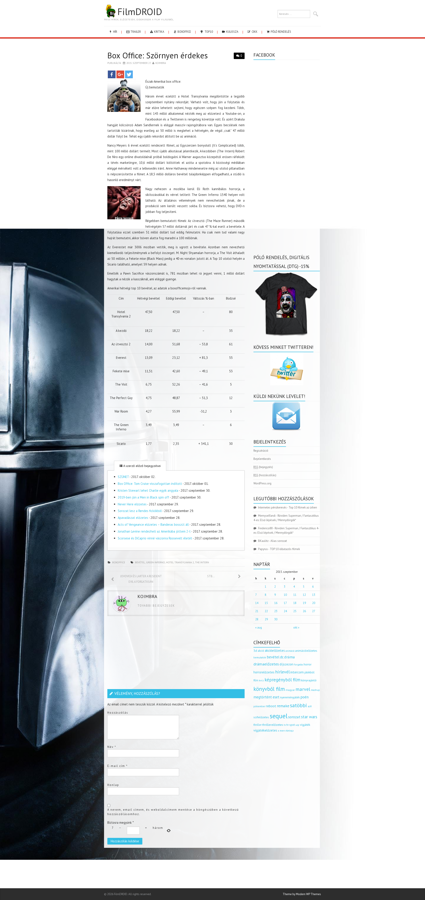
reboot (271, 706)
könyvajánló (309, 680)
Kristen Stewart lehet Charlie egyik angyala (148, 490)
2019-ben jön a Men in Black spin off (143, 497)
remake (283, 705)
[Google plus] (120, 74)
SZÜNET (123, 477)
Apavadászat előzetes (133, 518)
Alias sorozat (278, 541)
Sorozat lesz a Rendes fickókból (140, 511)
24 (285, 611)
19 (304, 603)
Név (111, 747)
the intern (202, 562)
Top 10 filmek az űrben (303, 507)
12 (304, 595)
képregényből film (282, 680)
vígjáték (305, 725)
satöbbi (298, 705)
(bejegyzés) (263, 467)
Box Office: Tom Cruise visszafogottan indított (150, 484)
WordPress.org (262, 483)
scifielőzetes (261, 717)
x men (281, 730)
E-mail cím (117, 766)
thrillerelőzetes (272, 724)
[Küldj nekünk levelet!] (286, 416)
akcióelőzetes (275, 650)
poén (304, 697)
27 (313, 611)
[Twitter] (129, 74)
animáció (290, 650)
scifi (310, 706)
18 (294, 603)
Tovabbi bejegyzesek (156, 606)
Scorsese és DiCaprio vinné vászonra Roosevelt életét (155, 538)
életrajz (290, 730)
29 (266, 619)
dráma (289, 656)
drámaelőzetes (266, 664)
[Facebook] (112, 74)
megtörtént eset (266, 697)
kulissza (232, 32)
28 (256, 619)
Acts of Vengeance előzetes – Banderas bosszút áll (153, 524)
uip (297, 724)
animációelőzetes (306, 651)
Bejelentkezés (262, 459)
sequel (279, 716)
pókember (259, 706)
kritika (158, 32)
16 (275, 603)
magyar (290, 690)
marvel (303, 689)
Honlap (113, 785)
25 (294, 611)
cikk (254, 32)
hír (114, 32)
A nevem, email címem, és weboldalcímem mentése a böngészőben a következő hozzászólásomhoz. (173, 812)
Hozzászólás (117, 713)
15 (266, 603)
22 (266, 611)
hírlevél (282, 672)
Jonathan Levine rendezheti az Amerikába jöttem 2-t (154, 531)
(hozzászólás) (264, 475)
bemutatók (259, 657)
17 (285, 603)
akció (261, 650)
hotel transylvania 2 (180, 562)
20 (313, 603)
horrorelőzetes (263, 672)
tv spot (290, 725)
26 (304, 611)
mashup (315, 690)
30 (275, 619)
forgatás (298, 664)
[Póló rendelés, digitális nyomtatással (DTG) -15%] (286, 303)
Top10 (208, 32)
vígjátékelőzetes (265, 730)
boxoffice (184, 32)
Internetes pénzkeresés (272, 507)
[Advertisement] (176, 654)
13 (313, 595)
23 (275, 611)
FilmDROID (139, 11)
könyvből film (269, 688)
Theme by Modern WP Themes (302, 894)
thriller (257, 725)
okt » (296, 627)
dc (282, 657)
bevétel (140, 562)
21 (256, 611)
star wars (309, 716)
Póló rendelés (280, 32)
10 (285, 595)
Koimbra (160, 63)
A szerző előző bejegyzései (141, 466)
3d (255, 650)
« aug (258, 627)
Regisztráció (260, 451)
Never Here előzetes (132, 504)
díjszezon (286, 664)
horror (307, 664)
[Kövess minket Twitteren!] (286, 368)
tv (285, 724)
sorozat (294, 716)
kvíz (261, 680)
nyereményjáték (290, 697)
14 (256, 603)
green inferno (155, 562)
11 (294, 595)
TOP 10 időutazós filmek (285, 549)
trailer (135, 32)
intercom (297, 672)
